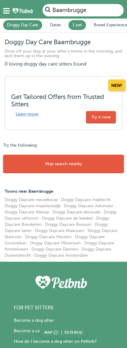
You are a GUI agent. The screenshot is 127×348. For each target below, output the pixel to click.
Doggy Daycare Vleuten (48, 236)
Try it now (101, 117)
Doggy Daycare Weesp (27, 212)
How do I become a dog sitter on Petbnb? (55, 341)
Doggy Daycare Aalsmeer (88, 206)
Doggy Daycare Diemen (54, 249)
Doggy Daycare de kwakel (67, 218)
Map (49, 332)
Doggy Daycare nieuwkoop (31, 199)
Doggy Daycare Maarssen (59, 230)
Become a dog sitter (34, 320)
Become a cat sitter (33, 331)
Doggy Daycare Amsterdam (61, 255)
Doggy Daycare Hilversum (55, 243)
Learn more (27, 114)
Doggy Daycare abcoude (76, 212)
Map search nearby (63, 163)
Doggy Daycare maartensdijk (32, 206)
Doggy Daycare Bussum (68, 224)
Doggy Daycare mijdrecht (86, 199)
